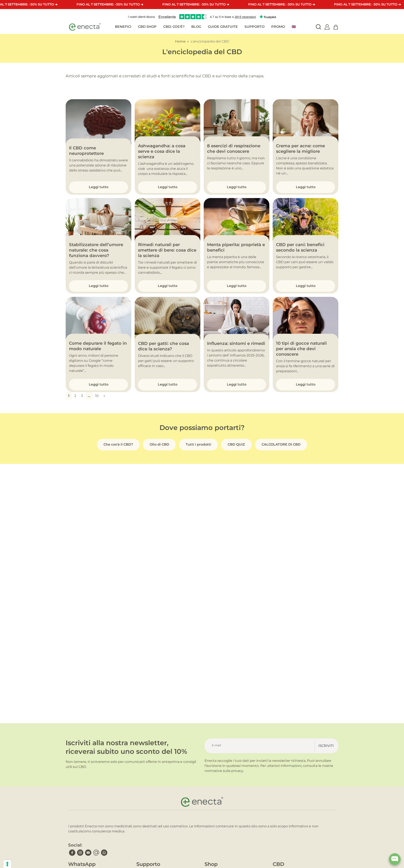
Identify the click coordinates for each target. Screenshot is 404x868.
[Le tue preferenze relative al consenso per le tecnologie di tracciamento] (7, 864)
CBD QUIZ (236, 444)
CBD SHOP (147, 27)
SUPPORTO (254, 27)
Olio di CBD (159, 444)
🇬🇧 (294, 27)
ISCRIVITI (326, 746)
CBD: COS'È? (174, 27)
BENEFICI (123, 27)
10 (97, 396)
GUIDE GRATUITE (223, 27)
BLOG (196, 27)
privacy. (237, 771)
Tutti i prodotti (198, 444)
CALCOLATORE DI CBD (281, 444)
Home (180, 41)
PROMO (278, 27)
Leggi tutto (98, 187)
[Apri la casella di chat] (395, 859)
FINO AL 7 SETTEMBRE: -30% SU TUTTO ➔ (110, 4)
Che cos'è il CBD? (118, 444)
